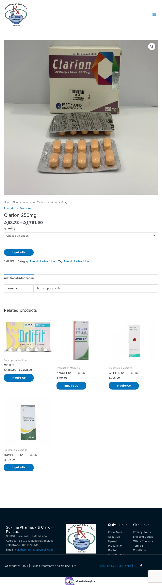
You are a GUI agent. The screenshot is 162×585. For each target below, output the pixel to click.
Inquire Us (19, 252)
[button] (151, 46)
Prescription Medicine (34, 202)
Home (7, 202)
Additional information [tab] (19, 278)
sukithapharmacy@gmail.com (34, 549)
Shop (16, 202)
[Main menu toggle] (154, 14)
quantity (9, 228)
